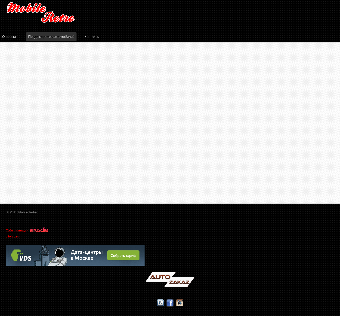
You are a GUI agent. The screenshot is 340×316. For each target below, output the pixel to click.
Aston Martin (22, 132)
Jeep (15, 160)
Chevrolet (19, 146)
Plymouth (19, 180)
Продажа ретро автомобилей (51, 37)
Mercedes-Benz (25, 175)
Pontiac (18, 184)
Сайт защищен (17, 230)
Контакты (91, 37)
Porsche (18, 189)
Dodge (17, 141)
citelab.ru (12, 236)
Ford (15, 156)
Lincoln (18, 170)
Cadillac (18, 136)
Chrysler (18, 151)
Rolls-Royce (22, 194)
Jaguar (17, 165)
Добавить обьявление (170, 98)
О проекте (10, 37)
